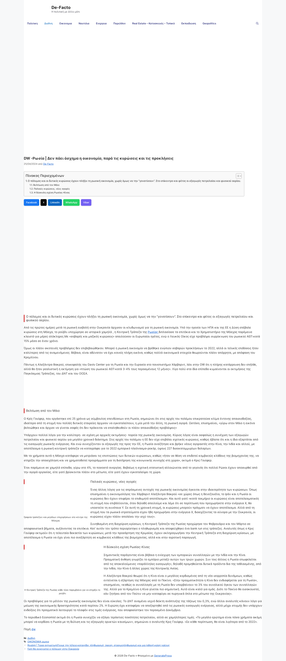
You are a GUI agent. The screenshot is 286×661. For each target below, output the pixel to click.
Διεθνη (48, 23)
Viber (86, 202)
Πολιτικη (32, 23)
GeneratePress (163, 655)
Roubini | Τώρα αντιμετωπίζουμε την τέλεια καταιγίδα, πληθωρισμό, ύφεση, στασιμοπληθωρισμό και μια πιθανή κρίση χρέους (98, 645)
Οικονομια (65, 23)
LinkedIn (55, 202)
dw (33, 629)
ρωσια (45, 641)
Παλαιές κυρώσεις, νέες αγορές (52, 188)
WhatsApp (71, 202)
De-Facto (61, 7)
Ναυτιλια (84, 23)
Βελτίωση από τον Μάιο (46, 185)
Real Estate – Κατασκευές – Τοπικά (153, 23)
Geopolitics (209, 23)
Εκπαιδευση (188, 23)
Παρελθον (119, 23)
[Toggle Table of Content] (237, 176)
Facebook (31, 202)
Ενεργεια (101, 23)
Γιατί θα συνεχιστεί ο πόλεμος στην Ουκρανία (53, 648)
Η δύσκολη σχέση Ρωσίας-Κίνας (52, 192)
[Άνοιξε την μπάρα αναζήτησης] (257, 23)
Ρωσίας (153, 332)
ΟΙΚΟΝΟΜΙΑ (34, 641)
